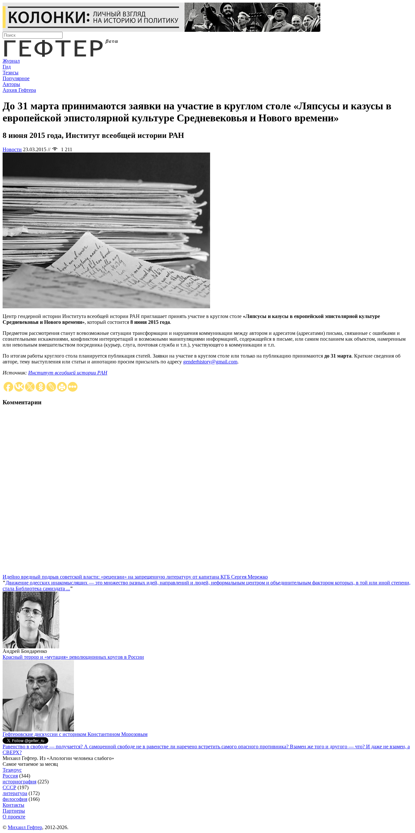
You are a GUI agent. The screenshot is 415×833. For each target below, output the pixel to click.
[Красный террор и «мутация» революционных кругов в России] (38, 729)
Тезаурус (12, 770)
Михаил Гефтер (25, 827)
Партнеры (14, 811)
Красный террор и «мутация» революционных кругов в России (73, 657)
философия (15, 799)
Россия (10, 775)
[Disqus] (207, 493)
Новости (12, 149)
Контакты (13, 805)
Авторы (11, 84)
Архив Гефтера (19, 90)
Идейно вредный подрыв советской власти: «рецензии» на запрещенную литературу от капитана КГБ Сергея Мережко (135, 577)
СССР (9, 787)
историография (19, 781)
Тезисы (10, 72)
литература (15, 793)
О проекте (14, 816)
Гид (7, 66)
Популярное (16, 78)
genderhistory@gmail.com (210, 361)
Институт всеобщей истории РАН (67, 372)
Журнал (11, 61)
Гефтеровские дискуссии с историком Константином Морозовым (75, 734)
